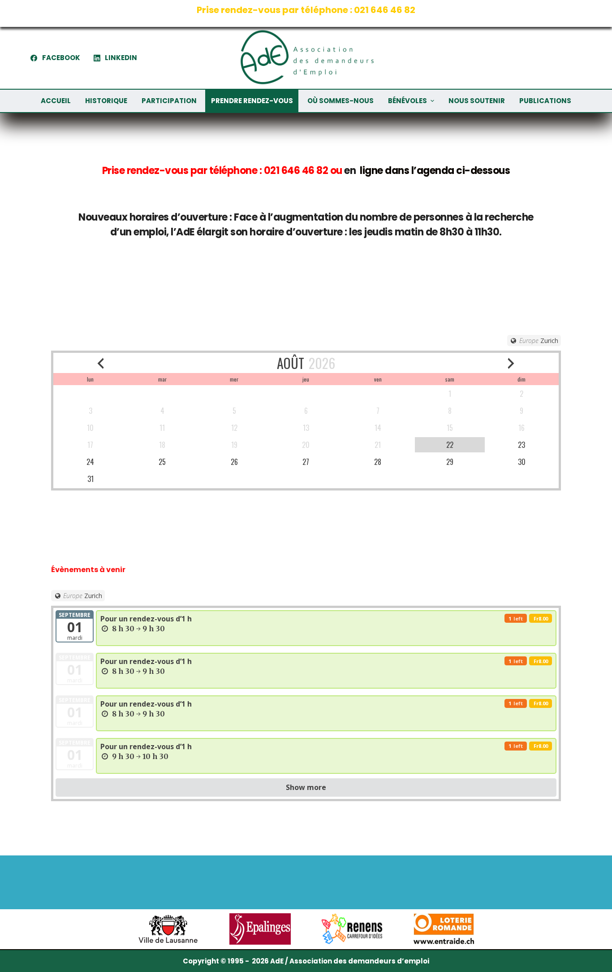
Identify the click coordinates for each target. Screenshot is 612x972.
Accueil (56, 100)
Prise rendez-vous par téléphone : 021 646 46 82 (306, 10)
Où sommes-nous (340, 100)
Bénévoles (407, 100)
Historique (106, 100)
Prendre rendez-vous (252, 100)
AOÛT (290, 363)
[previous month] (100, 363)
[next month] (511, 363)
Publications (545, 100)
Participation (169, 100)
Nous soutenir (476, 100)
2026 (322, 363)
